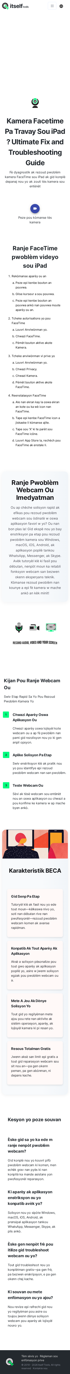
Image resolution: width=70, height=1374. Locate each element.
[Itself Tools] (35, 636)
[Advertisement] (35, 48)
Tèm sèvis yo (29, 1356)
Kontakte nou (40, 1368)
